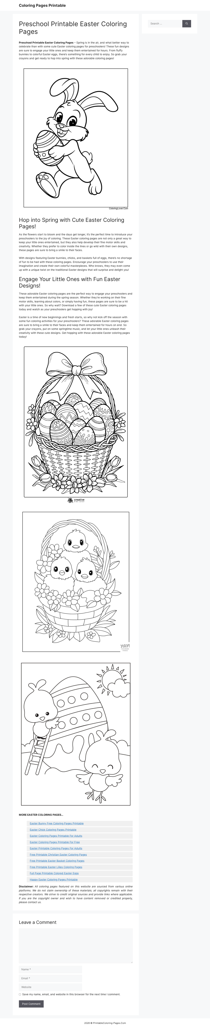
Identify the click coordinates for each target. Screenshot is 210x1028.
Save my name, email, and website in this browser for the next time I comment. (71, 994)
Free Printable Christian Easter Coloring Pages (58, 854)
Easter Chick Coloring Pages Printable (53, 829)
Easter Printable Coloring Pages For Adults (56, 848)
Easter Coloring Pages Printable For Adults (56, 835)
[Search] (186, 23)
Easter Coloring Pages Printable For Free (55, 842)
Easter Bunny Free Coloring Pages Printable (57, 823)
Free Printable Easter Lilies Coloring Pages (56, 867)
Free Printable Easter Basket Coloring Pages (57, 860)
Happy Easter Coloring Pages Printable (54, 879)
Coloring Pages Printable (42, 5)
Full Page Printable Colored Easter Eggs (54, 873)
